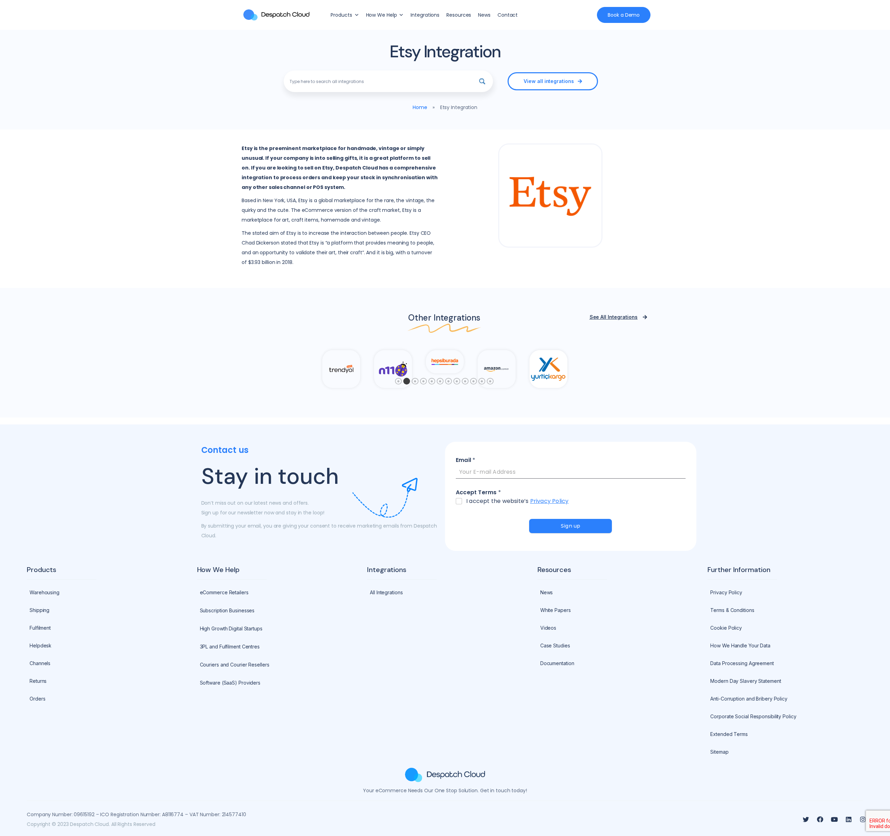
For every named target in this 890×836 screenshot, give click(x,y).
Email (465, 460)
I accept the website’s (517, 501)
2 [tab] (406, 383)
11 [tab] (481, 383)
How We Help (381, 14)
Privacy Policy (549, 501)
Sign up (570, 526)
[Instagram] (863, 819)
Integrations (425, 14)
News (484, 14)
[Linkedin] (848, 819)
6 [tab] (440, 383)
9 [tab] (465, 383)
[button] (553, 81)
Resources (458, 14)
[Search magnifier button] (482, 81)
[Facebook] (820, 819)
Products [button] (341, 14)
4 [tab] (423, 383)
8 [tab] (456, 383)
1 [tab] (398, 383)
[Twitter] (806, 819)
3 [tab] (415, 383)
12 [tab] (490, 383)
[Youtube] (834, 819)
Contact (507, 14)
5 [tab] (431, 383)
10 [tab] (473, 383)
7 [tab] (448, 383)
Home (420, 107)
